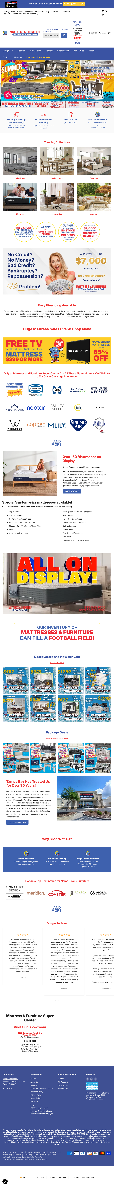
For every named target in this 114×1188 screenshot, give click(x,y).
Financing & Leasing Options (42, 1088)
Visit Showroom (72, 491)
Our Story (66, 12)
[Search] (64, 35)
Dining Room (35, 51)
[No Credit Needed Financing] (43, 120)
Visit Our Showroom (17, 822)
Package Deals (9, 12)
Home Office (78, 51)
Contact (34, 1085)
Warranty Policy (37, 1092)
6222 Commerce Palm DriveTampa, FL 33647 (14, 1081)
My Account (63, 1082)
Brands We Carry (42, 12)
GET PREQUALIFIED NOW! (74, 4)
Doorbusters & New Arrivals (38, 57)
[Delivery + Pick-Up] (16, 120)
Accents (92, 51)
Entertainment (63, 51)
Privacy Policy (36, 1095)
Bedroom (22, 51)
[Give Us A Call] (70, 120)
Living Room (8, 51)
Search (33, 1079)
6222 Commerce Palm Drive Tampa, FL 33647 (77, 30)
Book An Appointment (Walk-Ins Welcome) (20, 14)
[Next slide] (108, 84)
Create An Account (25, 12)
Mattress (49, 51)
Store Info (55, 12)
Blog (32, 1105)
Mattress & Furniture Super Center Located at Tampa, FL (22, 1157)
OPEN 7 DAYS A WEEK (77, 42)
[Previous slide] (6, 84)
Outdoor (6, 57)
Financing (18, 57)
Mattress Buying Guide (40, 1108)
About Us (34, 1082)
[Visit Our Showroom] (97, 120)
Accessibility (36, 1098)
